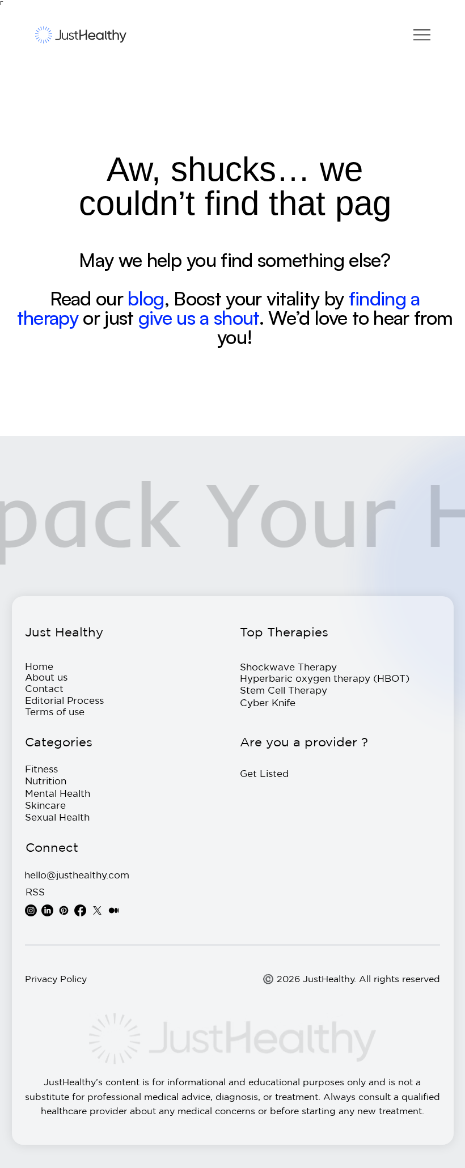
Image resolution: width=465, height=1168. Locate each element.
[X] (97, 910)
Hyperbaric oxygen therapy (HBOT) (324, 678)
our (109, 298)
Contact (44, 688)
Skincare (45, 805)
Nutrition (45, 780)
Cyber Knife (267, 702)
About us (46, 677)
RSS (35, 891)
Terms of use (54, 711)
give (157, 317)
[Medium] (114, 910)
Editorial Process (64, 700)
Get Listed (264, 773)
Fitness (41, 768)
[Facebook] (80, 910)
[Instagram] (31, 910)
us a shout (217, 317)
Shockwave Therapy (288, 666)
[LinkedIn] (47, 910)
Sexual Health (57, 817)
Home (39, 666)
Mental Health (57, 793)
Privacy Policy (56, 979)
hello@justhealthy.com (76, 874)
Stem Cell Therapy (283, 690)
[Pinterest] (64, 910)
